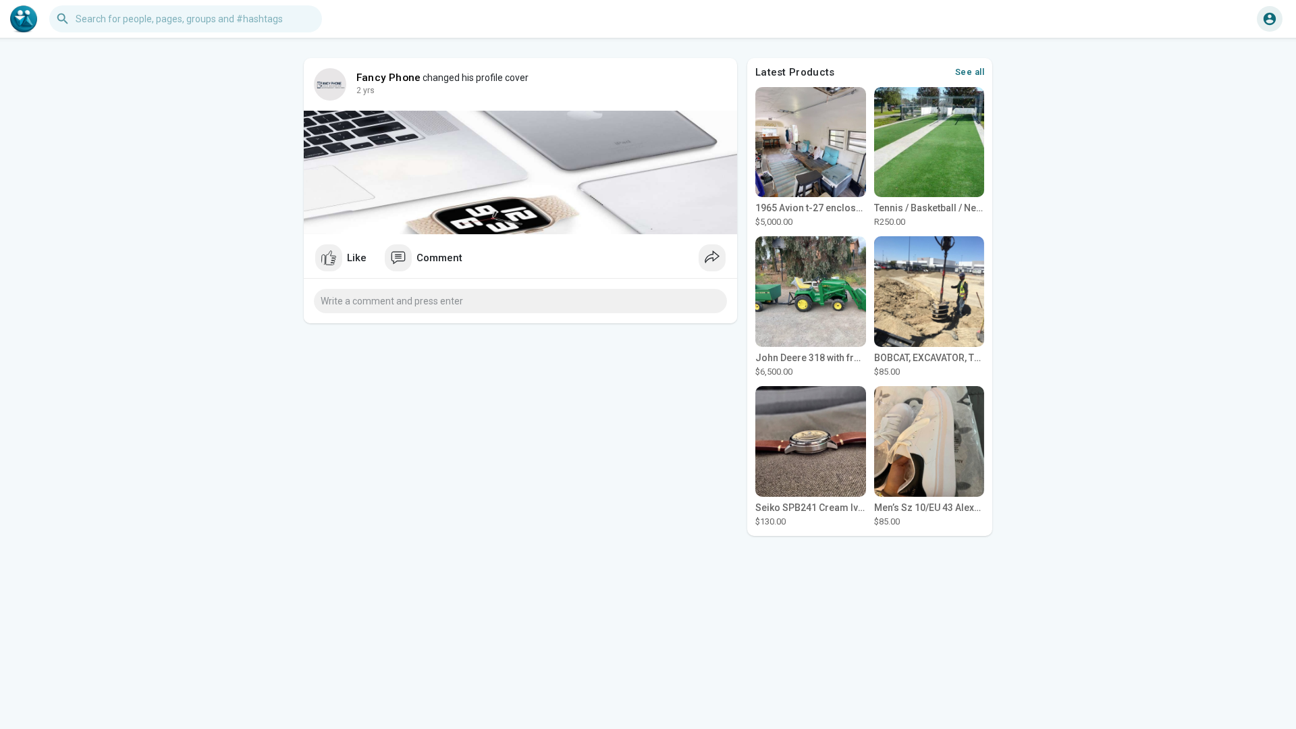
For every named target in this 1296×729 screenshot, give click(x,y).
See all (970, 72)
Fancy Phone (388, 78)
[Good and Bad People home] (23, 18)
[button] (1269, 19)
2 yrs (365, 90)
